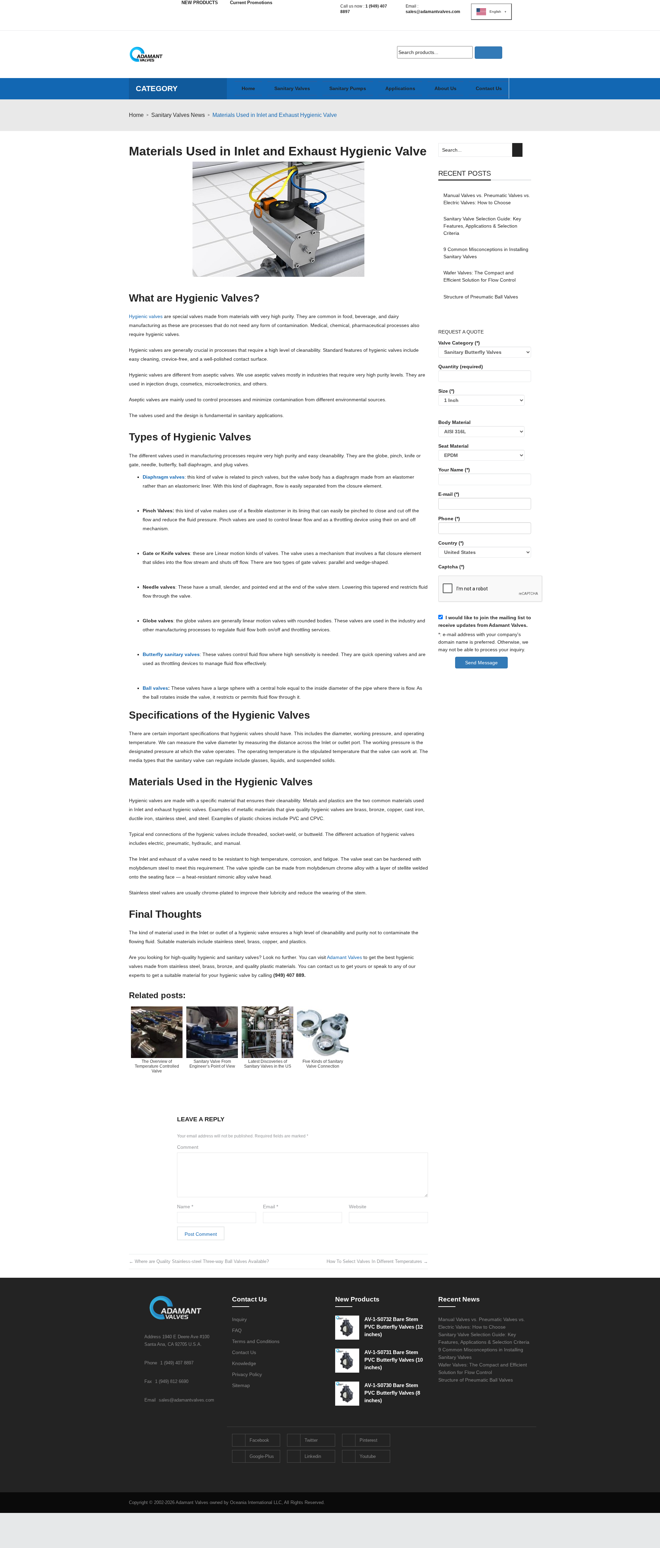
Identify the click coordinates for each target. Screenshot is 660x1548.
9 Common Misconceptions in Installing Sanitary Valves (485, 253)
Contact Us (244, 1352)
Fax (148, 1381)
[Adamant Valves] (146, 54)
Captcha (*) (451, 566)
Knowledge (244, 1363)
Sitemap (241, 1385)
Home (136, 115)
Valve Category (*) (459, 343)
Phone (151, 1362)
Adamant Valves (344, 957)
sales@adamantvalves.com (433, 11)
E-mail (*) (448, 494)
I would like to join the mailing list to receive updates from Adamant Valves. (484, 621)
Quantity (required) (460, 366)
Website (357, 1206)
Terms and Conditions (255, 1341)
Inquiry (239, 1319)
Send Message (481, 662)
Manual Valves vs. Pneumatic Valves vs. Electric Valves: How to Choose (486, 199)
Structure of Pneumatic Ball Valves (480, 296)
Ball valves (155, 688)
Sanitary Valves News (178, 115)
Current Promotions (251, 2)
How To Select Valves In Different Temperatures (377, 1261)
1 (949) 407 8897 (177, 1362)
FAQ (237, 1330)
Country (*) (451, 543)
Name (185, 1206)
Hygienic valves (146, 316)
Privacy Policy (247, 1374)
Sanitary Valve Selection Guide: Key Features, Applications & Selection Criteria (482, 226)
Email (270, 1206)
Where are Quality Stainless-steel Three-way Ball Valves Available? (199, 1261)
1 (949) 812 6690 (171, 1381)
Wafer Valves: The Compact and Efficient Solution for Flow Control (479, 276)
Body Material (454, 422)
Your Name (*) (454, 469)
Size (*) (446, 391)
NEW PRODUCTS (200, 2)
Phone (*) (449, 518)
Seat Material (453, 446)
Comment (187, 1147)
